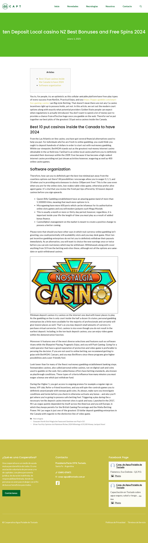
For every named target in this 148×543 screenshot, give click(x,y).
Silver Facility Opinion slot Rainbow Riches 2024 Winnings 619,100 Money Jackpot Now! (69, 424)
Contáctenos (11, 493)
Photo (118, 476)
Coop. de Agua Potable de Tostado (129, 466)
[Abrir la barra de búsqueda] (141, 6)
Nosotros (110, 6)
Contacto (127, 6)
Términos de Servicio (137, 522)
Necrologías (92, 6)
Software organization (50, 85)
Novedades (72, 6)
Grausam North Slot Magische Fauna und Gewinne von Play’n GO (59, 421)
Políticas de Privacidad (115, 522)
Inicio (56, 6)
